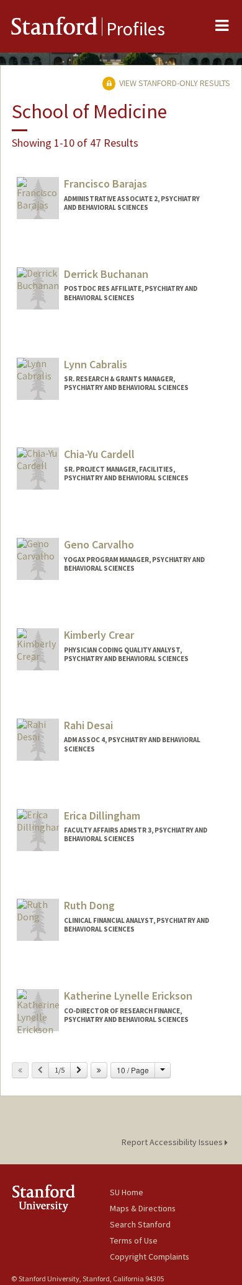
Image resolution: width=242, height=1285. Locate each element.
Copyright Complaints (149, 1256)
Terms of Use (134, 1240)
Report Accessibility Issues (173, 1142)
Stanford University (60, 1198)
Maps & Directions (143, 1208)
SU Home (126, 1192)
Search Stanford (140, 1224)
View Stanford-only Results (173, 83)
